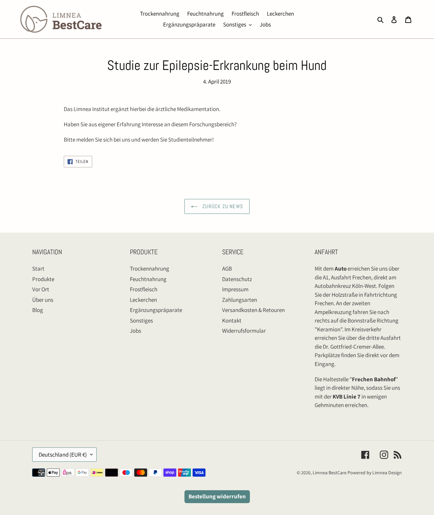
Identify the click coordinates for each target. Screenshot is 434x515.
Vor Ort (40, 289)
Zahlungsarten (239, 300)
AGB (227, 268)
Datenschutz (237, 279)
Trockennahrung (149, 268)
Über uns (42, 300)
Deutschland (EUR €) (63, 454)
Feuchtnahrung (148, 279)
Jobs (135, 330)
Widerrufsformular (244, 330)
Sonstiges (141, 320)
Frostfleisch (143, 289)
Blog (37, 310)
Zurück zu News (222, 206)
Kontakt (231, 320)
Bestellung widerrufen (217, 496)
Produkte (43, 279)
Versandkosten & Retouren (253, 310)
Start (38, 268)
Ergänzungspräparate (156, 310)
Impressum (235, 289)
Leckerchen (143, 300)
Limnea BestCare (330, 473)
